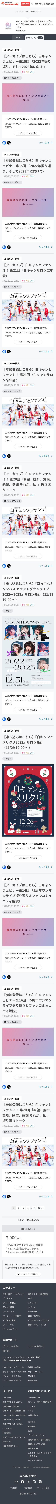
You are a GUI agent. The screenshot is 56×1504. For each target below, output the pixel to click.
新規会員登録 (49, 4)
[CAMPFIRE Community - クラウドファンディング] (9, 3)
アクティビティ (34, 37)
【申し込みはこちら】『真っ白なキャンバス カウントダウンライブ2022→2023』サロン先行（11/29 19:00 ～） (27, 591)
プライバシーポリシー (37, 1435)
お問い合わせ (33, 1415)
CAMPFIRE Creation (11, 1406)
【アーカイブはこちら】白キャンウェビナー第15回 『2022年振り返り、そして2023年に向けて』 (27, 61)
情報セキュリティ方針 (37, 1444)
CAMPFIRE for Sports (11, 1419)
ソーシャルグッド (10, 1329)
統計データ (32, 1380)
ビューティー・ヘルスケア (38, 1320)
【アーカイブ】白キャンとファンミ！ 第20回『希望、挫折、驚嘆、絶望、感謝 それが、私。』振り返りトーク (27, 481)
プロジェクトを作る (11, 1346)
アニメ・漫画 (8, 1307)
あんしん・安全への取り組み (39, 1402)
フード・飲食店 (9, 1302)
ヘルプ (30, 1410)
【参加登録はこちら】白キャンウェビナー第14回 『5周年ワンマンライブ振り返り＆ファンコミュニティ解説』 (27, 1002)
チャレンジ (32, 1302)
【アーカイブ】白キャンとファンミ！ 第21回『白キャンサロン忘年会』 (27, 270)
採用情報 (28, 1488)
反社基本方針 (33, 1448)
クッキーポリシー (35, 1460)
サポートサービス (35, 1371)
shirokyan (22, 30)
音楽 (30, 1298)
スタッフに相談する (36, 1346)
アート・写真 (8, 1324)
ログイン (38, 4)
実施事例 (31, 1376)
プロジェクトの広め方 (12, 1380)
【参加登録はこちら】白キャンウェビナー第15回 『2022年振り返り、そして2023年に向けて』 (27, 165)
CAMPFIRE (7, 1397)
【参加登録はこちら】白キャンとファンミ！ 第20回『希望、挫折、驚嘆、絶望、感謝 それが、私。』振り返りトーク (27, 1112)
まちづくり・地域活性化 (38, 1294)
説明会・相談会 (34, 1367)
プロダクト (7, 1298)
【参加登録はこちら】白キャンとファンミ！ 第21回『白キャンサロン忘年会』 (27, 374)
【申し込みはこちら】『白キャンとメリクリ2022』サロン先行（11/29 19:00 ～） (27, 742)
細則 (30, 1431)
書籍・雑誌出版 (34, 1316)
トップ (18, 37)
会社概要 (13, 1488)
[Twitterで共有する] (9, 143)
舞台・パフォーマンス (37, 1324)
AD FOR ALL (7, 1428)
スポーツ (31, 1307)
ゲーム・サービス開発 (12, 1316)
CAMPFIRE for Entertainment (14, 1415)
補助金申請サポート (11, 1446)
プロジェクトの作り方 (12, 1376)
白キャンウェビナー (12, 77)
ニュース (31, 1406)
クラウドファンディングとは (14, 1371)
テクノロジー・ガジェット (13, 1294)
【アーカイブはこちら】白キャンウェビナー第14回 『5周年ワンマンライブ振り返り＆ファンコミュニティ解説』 (27, 892)
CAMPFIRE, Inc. (29, 1493)
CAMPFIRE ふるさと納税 (13, 1424)
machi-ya (7, 1441)
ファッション (8, 1311)
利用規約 (31, 1426)
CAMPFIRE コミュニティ (12, 1402)
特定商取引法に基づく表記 (39, 1439)
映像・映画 (32, 1311)
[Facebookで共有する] (4, 143)
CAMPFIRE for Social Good (14, 1410)
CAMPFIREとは (34, 1397)
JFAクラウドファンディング (14, 1437)
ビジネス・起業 (9, 1320)
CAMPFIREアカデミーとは (13, 1367)
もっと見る (44, 142)
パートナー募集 (43, 1488)
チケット (7, 610)
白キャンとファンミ (12, 286)
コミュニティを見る (28, 133)
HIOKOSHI (7, 1432)
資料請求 (25, 3)
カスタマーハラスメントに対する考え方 (39, 1454)
